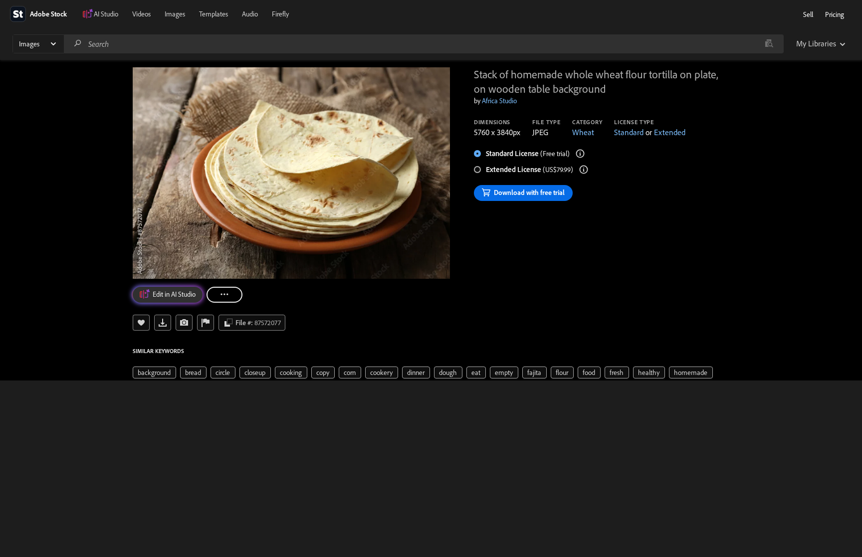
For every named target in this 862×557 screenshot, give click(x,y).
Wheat (583, 132)
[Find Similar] (184, 323)
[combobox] (423, 44)
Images (175, 13)
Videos (141, 13)
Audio (250, 13)
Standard (629, 132)
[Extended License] (583, 170)
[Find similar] (769, 44)
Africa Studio (499, 100)
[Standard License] (580, 154)
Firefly (280, 13)
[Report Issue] (205, 323)
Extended (669, 132)
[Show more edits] (224, 295)
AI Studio (106, 13)
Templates (213, 13)
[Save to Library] (141, 323)
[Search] (77, 43)
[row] (154, 372)
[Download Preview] (162, 323)
